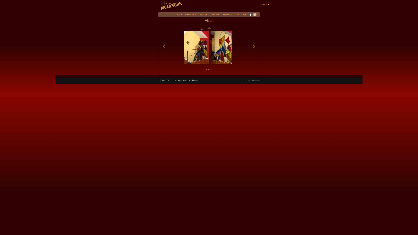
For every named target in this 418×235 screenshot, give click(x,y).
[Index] (209, 29)
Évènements (227, 14)
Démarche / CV (190, 14)
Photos (237, 14)
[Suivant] (254, 47)
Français (265, 5)
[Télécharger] (202, 29)
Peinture (203, 14)
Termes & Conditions (251, 80)
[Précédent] (163, 47)
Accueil (179, 14)
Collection (215, 14)
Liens (245, 14)
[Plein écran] (216, 29)
